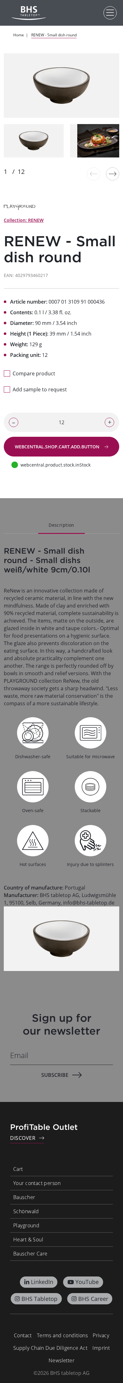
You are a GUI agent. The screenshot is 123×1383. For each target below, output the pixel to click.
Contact (23, 1335)
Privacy (101, 1335)
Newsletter (61, 1360)
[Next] (112, 173)
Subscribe (54, 1075)
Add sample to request (40, 389)
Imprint (101, 1347)
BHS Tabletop (39, 1298)
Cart (18, 1169)
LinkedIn (42, 1282)
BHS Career (93, 1298)
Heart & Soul (28, 1239)
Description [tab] (61, 525)
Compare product (34, 373)
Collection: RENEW (24, 220)
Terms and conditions (62, 1335)
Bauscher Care (30, 1253)
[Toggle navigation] (110, 12)
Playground (26, 1225)
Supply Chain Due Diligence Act (50, 1347)
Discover (22, 1138)
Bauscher (24, 1197)
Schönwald (26, 1211)
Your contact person (37, 1183)
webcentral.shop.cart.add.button (58, 447)
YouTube (87, 1282)
